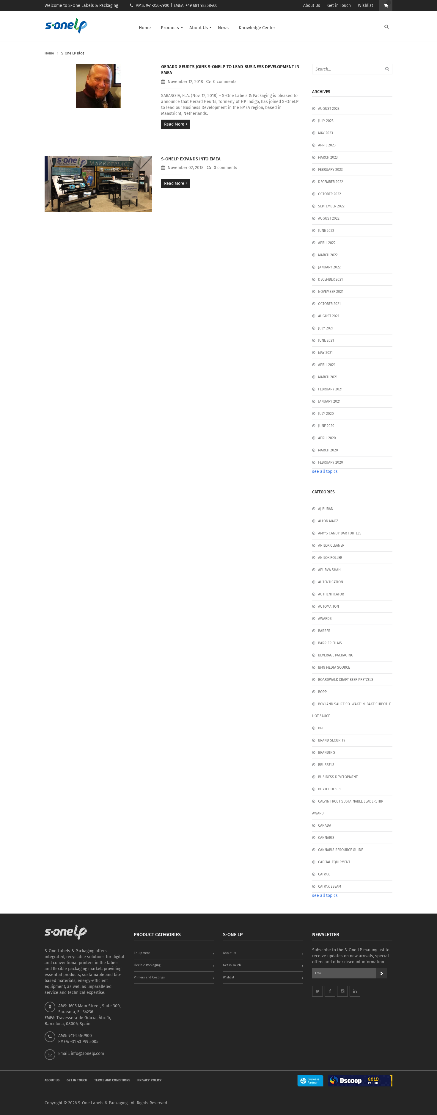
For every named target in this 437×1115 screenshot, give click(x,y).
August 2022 (328, 218)
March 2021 (327, 377)
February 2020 (330, 462)
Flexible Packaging (147, 965)
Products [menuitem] (170, 27)
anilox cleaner (331, 545)
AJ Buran (325, 509)
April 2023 (327, 145)
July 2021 (325, 328)
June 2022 (326, 231)
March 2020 (328, 450)
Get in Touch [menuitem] (77, 1080)
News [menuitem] (223, 27)
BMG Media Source (334, 667)
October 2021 (329, 304)
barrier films (330, 643)
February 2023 (330, 170)
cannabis (326, 838)
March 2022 (328, 255)
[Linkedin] (355, 991)
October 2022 (329, 194)
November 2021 (330, 292)
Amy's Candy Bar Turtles (339, 533)
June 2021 (326, 340)
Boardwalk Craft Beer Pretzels (345, 680)
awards (325, 619)
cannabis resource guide (340, 850)
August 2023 (328, 109)
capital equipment (334, 862)
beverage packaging (335, 655)
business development (338, 777)
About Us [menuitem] (198, 27)
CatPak (324, 874)
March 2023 (328, 157)
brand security (331, 740)
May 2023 (325, 133)
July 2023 (326, 121)
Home (49, 53)
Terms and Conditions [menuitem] (112, 1080)
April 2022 (327, 243)
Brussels (326, 765)
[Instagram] (342, 991)
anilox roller (330, 558)
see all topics (325, 471)
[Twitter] (317, 991)
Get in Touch (339, 5)
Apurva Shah (329, 570)
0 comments (224, 81)
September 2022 (331, 206)
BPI (320, 728)
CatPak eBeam (329, 886)
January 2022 (329, 267)
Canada (324, 825)
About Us (311, 5)
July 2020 (326, 414)
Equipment (142, 953)
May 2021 (325, 353)
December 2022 (330, 182)
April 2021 (326, 365)
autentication (330, 582)
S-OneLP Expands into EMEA (191, 159)
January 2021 (329, 401)
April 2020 (327, 438)
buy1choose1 (329, 789)
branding (326, 752)
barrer (324, 631)
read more (174, 124)
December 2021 (330, 279)
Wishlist (365, 5)
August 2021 (328, 316)
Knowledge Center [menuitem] (257, 27)
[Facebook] (330, 991)
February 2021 (330, 389)
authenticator (331, 594)
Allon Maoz (328, 521)
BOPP (322, 692)
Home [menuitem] (145, 27)
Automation (328, 606)
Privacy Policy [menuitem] (149, 1080)
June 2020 (326, 426)
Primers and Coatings (149, 977)
